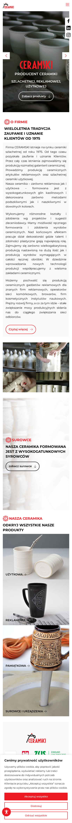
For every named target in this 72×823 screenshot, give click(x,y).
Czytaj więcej (18, 329)
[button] (6, 55)
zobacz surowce (20, 466)
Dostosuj (36, 806)
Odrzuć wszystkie (36, 815)
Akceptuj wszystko (36, 796)
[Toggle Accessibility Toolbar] (6, 812)
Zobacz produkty (34, 96)
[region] (36, 789)
